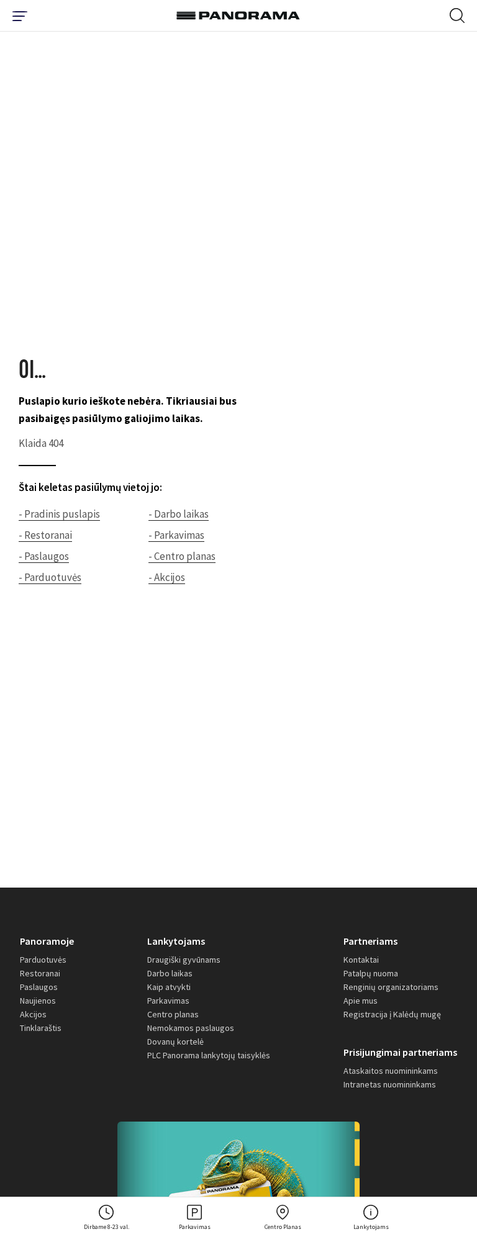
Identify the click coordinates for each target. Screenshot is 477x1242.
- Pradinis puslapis (59, 514)
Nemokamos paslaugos (190, 1027)
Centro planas (173, 1014)
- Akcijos (166, 577)
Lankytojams (176, 941)
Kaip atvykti (169, 986)
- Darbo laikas (178, 514)
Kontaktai (361, 959)
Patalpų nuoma (370, 973)
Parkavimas (168, 1000)
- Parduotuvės (50, 577)
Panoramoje (47, 941)
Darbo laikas (170, 973)
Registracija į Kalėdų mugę (392, 1014)
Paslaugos (39, 986)
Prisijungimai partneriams (400, 1052)
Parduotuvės (43, 959)
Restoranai (40, 973)
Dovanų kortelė (175, 1041)
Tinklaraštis (40, 1027)
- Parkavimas (176, 535)
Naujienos (38, 1000)
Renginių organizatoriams (390, 986)
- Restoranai (45, 535)
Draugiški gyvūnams (183, 959)
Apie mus (360, 1000)
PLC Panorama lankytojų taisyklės (208, 1055)
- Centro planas (182, 556)
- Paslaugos (44, 556)
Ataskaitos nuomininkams (390, 1070)
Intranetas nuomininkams (389, 1084)
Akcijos (33, 1014)
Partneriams (370, 941)
